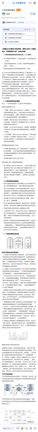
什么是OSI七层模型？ (13, 42)
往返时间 (7, 211)
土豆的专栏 (21, 22)
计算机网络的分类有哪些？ (15, 38)
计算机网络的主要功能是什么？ (16, 34)
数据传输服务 (14, 271)
